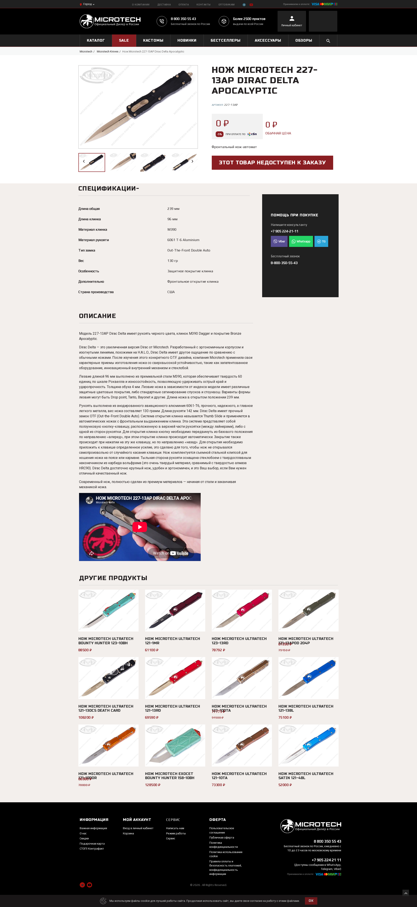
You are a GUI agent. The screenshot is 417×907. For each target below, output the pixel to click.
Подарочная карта (92, 843)
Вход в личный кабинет (138, 828)
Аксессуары (268, 40)
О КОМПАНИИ (141, 4)
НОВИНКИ (187, 40)
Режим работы (176, 833)
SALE (124, 40)
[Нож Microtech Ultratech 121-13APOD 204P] (308, 611)
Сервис (170, 838)
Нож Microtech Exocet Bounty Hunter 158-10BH (169, 776)
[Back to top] (405, 893)
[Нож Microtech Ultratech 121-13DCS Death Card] (108, 678)
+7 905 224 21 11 (326, 860)
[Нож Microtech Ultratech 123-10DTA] (242, 678)
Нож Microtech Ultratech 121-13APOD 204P (305, 641)
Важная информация (93, 828)
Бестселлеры (226, 40)
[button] (84, 161)
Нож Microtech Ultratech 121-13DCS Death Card (105, 708)
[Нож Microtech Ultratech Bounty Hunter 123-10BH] (108, 611)
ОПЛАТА (184, 4)
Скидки (84, 838)
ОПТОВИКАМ (226, 4)
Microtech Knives (107, 51)
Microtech (86, 51)
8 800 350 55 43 (183, 19)
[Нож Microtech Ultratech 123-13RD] (242, 611)
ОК (311, 901)
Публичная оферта (221, 837)
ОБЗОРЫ (303, 40)
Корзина (128, 833)
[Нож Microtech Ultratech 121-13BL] (308, 678)
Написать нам (175, 828)
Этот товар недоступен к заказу (272, 163)
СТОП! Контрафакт (92, 848)
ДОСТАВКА (164, 4)
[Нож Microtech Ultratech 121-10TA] (242, 745)
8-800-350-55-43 (284, 263)
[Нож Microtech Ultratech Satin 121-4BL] (308, 745)
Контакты (203, 4)
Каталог (96, 40)
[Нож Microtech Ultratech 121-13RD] (175, 678)
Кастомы (153, 40)
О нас (83, 833)
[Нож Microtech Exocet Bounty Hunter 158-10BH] (175, 745)
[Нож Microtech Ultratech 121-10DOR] (108, 745)
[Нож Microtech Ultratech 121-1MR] (175, 611)
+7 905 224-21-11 (284, 231)
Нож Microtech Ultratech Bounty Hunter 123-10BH (105, 641)
